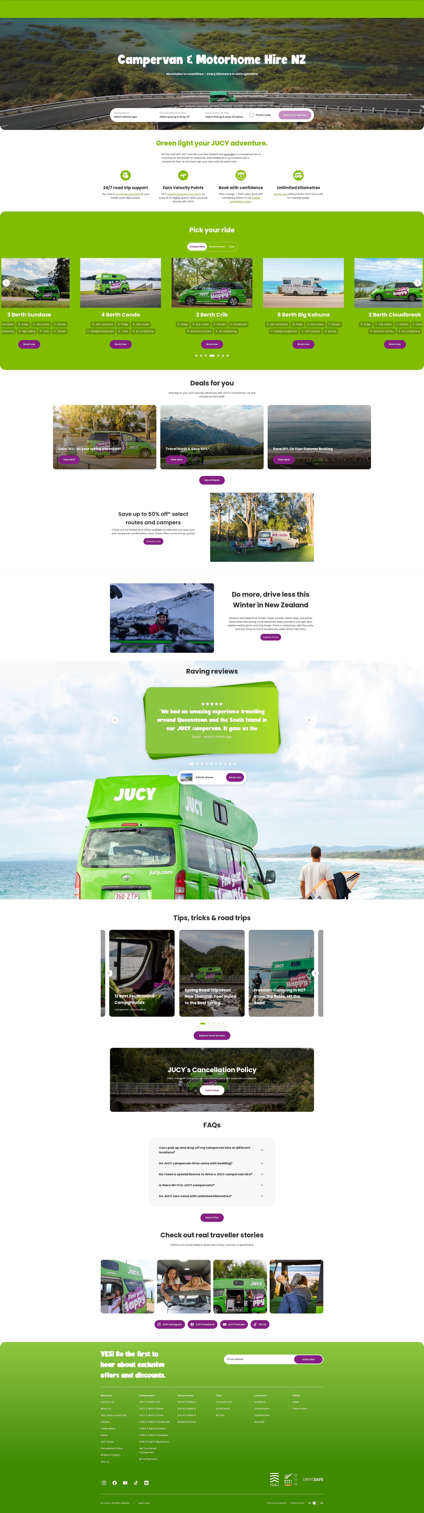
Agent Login (144, 1503)
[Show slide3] (206, 356)
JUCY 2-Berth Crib (149, 1402)
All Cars (220, 1415)
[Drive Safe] (313, 1479)
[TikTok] (135, 1483)
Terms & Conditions (277, 1503)
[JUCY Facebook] (114, 1483)
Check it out (153, 541)
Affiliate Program (110, 1455)
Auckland (259, 1402)
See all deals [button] (212, 480)
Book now (29, 344)
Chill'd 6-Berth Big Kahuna (154, 1441)
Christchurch (261, 1408)
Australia (229, 154)
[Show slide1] (196, 356)
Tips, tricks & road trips (114, 1415)
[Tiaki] (274, 1479)
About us (106, 1408)
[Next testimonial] (309, 720)
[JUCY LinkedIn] (146, 1483)
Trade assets (108, 1428)
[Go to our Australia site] (315, 1503)
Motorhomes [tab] (217, 246)
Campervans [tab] (197, 246)
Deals (296, 1402)
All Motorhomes (187, 1422)
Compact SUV (224, 1402)
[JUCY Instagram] (104, 1483)
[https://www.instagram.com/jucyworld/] (127, 1286)
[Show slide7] (228, 356)
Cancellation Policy (112, 1448)
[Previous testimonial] (115, 720)
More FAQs (212, 1217)
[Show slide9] (230, 764)
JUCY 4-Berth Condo (151, 1415)
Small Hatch (223, 1408)
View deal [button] (69, 459)
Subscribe (308, 1359)
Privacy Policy (297, 1503)
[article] (212, 973)
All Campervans (148, 1459)
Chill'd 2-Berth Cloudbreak (154, 1422)
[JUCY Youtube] (125, 1483)
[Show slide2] (201, 356)
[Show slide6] (223, 356)
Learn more (212, 1090)
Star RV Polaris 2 (187, 1402)
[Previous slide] (6, 283)
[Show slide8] (225, 764)
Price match (300, 1408)
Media (104, 1435)
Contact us (107, 1402)
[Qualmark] (291, 1479)
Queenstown (261, 1415)
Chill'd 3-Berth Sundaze (152, 1428)
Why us (105, 1461)
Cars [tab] (232, 246)
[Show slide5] (218, 356)
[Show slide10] (235, 764)
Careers (105, 1422)
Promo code (263, 115)
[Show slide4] (212, 356)
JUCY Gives (107, 1441)
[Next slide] (417, 283)
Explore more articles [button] (212, 1035)
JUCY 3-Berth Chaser (151, 1408)
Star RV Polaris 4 (187, 1408)
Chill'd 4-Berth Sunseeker (153, 1435)
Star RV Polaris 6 (187, 1415)
